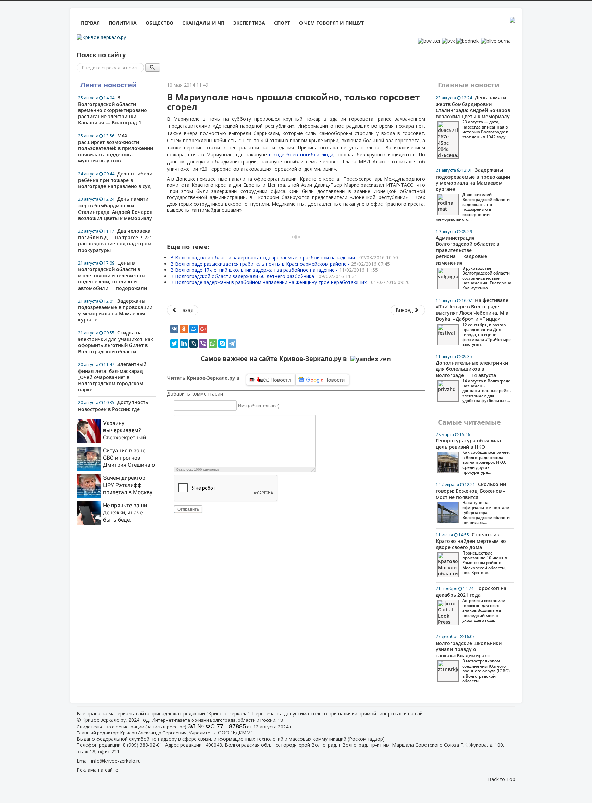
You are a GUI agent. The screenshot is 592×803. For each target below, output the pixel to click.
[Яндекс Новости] (270, 379)
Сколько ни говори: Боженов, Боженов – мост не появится (473, 503)
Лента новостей (108, 84)
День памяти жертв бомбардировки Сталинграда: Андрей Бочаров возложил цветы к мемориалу (115, 208)
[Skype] (222, 343)
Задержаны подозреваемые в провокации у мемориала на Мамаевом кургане (115, 310)
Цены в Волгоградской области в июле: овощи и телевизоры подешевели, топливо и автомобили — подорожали (112, 275)
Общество (159, 23)
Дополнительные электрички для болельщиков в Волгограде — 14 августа (474, 378)
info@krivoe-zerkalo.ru (116, 760)
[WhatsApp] (213, 343)
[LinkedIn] (184, 343)
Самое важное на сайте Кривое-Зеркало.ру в (275, 358)
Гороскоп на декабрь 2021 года (471, 604)
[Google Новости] (322, 379)
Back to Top (501, 779)
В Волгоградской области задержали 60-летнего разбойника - (263, 276)
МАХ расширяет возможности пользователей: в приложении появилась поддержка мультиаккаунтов (115, 148)
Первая (90, 23)
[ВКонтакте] (174, 329)
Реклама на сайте (97, 770)
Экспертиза (249, 23)
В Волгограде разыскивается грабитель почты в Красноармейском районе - (280, 263)
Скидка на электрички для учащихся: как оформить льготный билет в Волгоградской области (115, 342)
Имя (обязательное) (258, 405)
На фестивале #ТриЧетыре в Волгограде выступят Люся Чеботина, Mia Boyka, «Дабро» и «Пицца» (473, 322)
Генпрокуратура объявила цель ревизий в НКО (473, 453)
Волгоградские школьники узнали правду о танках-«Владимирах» (473, 658)
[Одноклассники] (184, 329)
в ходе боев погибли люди (301, 154)
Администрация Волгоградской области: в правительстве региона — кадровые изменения (473, 260)
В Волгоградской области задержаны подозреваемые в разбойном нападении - (284, 257)
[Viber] (203, 343)
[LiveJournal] (193, 343)
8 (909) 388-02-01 (142, 745)
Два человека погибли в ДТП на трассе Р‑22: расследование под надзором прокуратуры (114, 240)
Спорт (282, 23)
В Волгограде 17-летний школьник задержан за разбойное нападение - (274, 270)
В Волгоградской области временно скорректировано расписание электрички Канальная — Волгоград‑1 (112, 110)
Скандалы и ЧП (203, 23)
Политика (123, 23)
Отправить (188, 509)
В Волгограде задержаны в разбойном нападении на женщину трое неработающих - (290, 282)
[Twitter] (174, 343)
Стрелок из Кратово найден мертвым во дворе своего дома (471, 553)
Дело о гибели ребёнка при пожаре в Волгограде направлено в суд (115, 180)
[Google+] (203, 329)
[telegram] (232, 343)
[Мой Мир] (193, 329)
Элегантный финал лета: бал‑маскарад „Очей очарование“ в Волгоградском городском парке (112, 377)
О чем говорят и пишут (331, 23)
